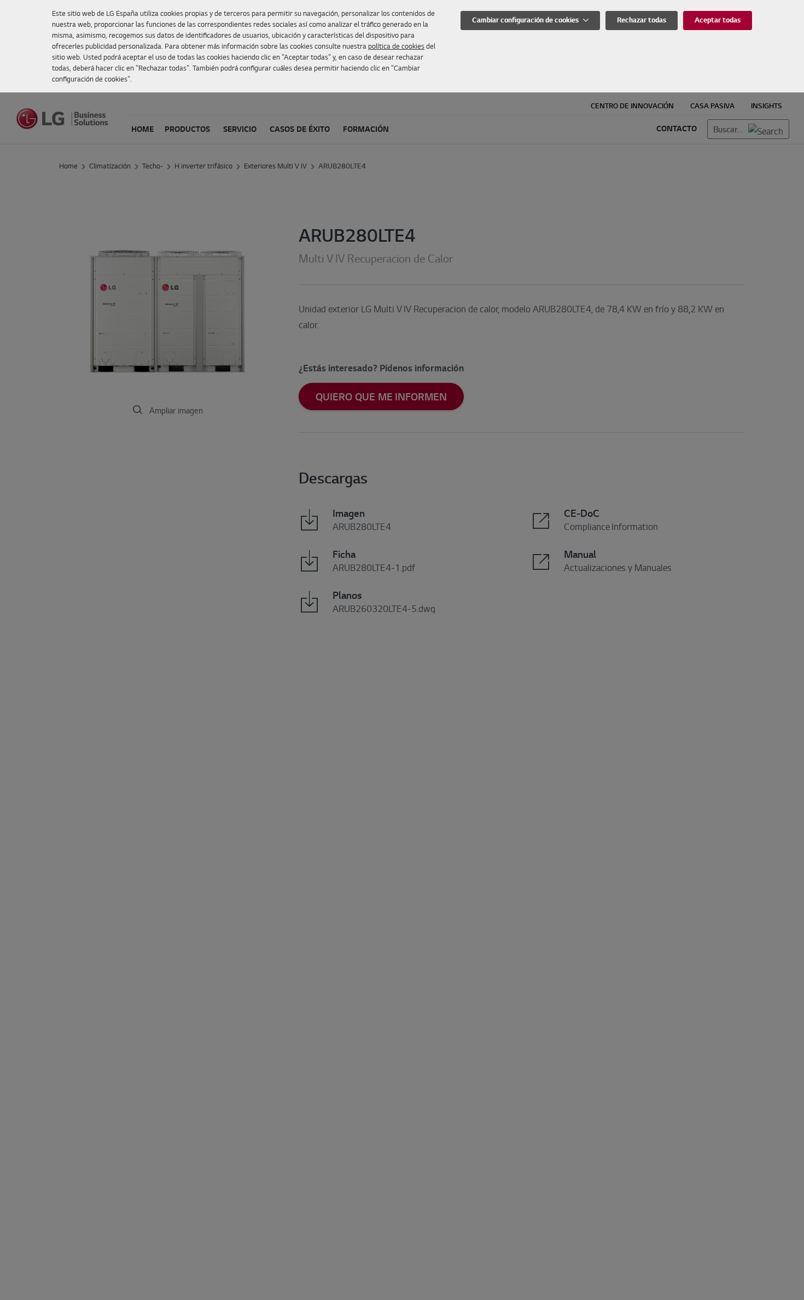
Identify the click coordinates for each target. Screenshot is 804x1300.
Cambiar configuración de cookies (526, 20)
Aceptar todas (718, 20)
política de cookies (396, 46)
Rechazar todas (641, 20)
